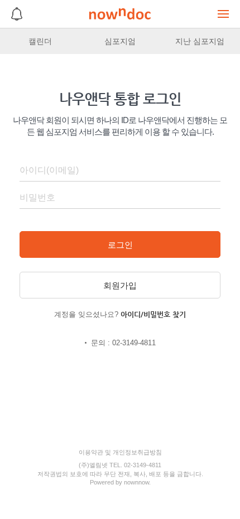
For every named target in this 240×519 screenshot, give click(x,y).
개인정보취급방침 (137, 452)
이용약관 (91, 452)
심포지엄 (120, 41)
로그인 (120, 244)
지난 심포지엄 (199, 41)
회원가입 (120, 285)
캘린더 (40, 41)
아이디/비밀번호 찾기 (153, 314)
